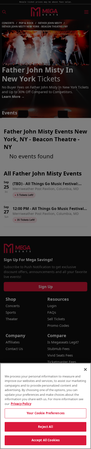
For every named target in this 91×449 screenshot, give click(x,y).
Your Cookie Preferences (45, 413)
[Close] (85, 369)
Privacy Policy (21, 404)
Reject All (45, 427)
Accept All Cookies (46, 440)
